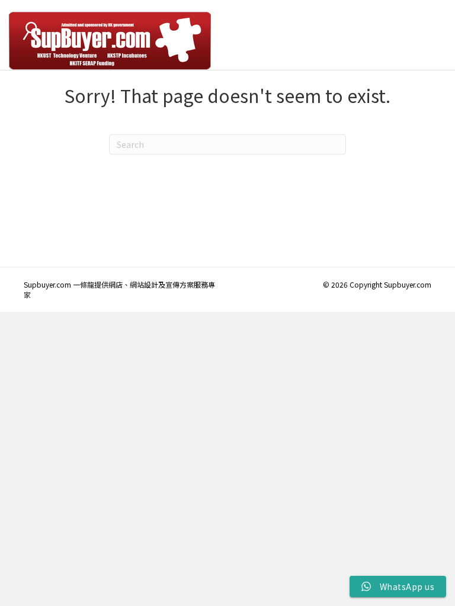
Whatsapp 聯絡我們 (400, 40)
